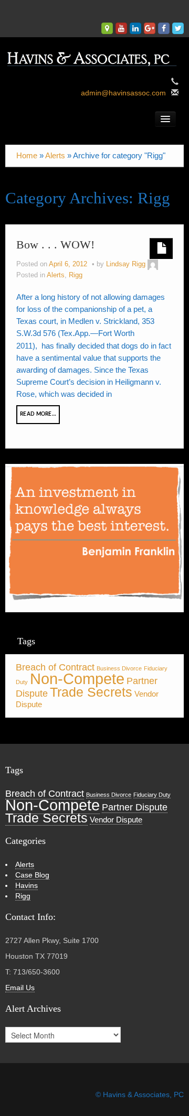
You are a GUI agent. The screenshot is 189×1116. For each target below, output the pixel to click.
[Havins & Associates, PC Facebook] (164, 28)
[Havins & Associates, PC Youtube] (121, 28)
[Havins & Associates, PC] (94, 56)
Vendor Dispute (116, 819)
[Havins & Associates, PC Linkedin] (135, 28)
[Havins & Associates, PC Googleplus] (149, 28)
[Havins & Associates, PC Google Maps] (107, 28)
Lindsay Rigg (125, 264)
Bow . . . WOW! (55, 244)
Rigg (75, 275)
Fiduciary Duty (152, 795)
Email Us (20, 987)
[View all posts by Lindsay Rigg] (153, 264)
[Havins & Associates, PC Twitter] (178, 28)
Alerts (55, 155)
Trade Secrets (91, 692)
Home (26, 155)
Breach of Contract (55, 667)
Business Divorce (119, 668)
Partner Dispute (134, 806)
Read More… (38, 414)
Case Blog (32, 875)
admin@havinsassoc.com (123, 93)
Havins (26, 885)
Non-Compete (77, 678)
